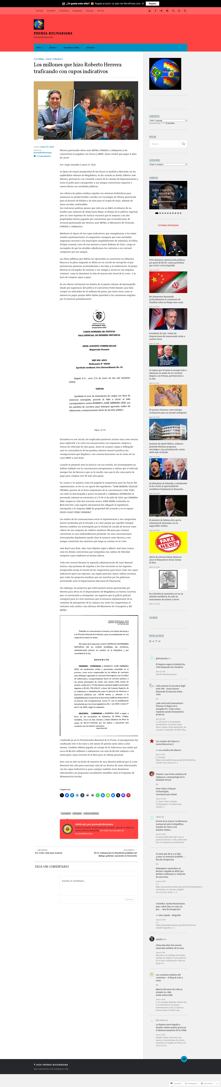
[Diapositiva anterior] (155, 195)
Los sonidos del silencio (170, 750)
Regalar (152, 3)
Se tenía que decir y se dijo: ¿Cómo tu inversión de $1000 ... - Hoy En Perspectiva (171, 856)
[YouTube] (149, 10)
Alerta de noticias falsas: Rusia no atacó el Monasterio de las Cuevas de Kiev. (165, 560)
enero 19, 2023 (47, 146)
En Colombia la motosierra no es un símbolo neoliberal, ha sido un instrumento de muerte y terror (166, 596)
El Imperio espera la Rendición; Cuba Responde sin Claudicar (170, 665)
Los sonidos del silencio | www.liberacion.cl (167, 743)
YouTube (39, 10)
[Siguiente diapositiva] (181, 195)
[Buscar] (183, 144)
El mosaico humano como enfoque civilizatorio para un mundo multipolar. (168, 411)
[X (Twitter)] (161, 10)
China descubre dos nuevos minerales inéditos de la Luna (170, 946)
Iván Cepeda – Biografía (170, 915)
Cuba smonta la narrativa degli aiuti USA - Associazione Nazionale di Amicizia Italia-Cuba (170, 690)
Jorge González (54, 59)
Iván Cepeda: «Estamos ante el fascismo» (163, 193)
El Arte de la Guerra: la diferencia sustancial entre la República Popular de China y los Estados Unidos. (171, 825)
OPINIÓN (90, 47)
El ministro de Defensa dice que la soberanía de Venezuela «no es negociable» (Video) (165, 523)
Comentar (129, 899)
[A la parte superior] (184, 1059)
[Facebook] (155, 10)
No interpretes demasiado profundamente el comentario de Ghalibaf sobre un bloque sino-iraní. (166, 299)
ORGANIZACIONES (71, 47)
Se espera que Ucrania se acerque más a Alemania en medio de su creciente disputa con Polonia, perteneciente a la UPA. (168, 374)
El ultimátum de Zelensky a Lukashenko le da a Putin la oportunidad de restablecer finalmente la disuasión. (168, 486)
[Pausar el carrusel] (181, 187)
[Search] (185, 10)
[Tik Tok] (179, 10)
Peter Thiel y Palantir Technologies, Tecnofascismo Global (166, 791)
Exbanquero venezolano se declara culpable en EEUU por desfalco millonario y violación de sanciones (170, 872)
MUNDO (52, 47)
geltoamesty (162, 658)
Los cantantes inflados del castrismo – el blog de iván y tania (169, 977)
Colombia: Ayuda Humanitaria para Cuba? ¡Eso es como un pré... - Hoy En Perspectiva (170, 906)
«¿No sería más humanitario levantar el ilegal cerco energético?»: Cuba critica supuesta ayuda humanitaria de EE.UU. (170, 709)
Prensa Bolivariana (53, 33)
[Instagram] (167, 10)
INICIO (39, 47)
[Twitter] (153, 641)
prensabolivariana (43, 152)
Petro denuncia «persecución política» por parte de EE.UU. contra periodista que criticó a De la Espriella (167, 262)
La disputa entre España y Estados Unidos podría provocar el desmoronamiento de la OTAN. (171, 1027)
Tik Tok (100, 10)
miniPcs (160, 939)
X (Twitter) (64, 10)
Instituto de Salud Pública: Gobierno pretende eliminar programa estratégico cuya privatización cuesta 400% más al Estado (167, 448)
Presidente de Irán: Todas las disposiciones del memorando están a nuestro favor (167, 336)
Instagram (77, 10)
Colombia (39, 59)
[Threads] (173, 10)
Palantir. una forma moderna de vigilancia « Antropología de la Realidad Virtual (171, 777)
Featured (77, 813)
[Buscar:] (168, 144)
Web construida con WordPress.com (51, 1069)
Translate (170, 123)
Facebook (51, 10)
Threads (89, 10)
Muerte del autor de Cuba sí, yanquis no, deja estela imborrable (169, 992)
